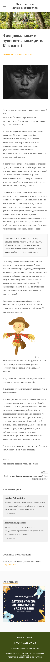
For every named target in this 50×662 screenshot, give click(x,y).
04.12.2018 (29, 55)
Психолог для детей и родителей (25, 6)
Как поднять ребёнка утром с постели (20, 463)
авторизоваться (9, 564)
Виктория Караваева (12, 55)
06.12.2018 (11, 514)
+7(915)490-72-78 (25, 643)
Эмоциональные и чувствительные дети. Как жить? (23, 40)
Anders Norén (24, 657)
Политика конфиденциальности (25, 648)
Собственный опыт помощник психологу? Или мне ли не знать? (26, 477)
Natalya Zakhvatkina (14, 498)
